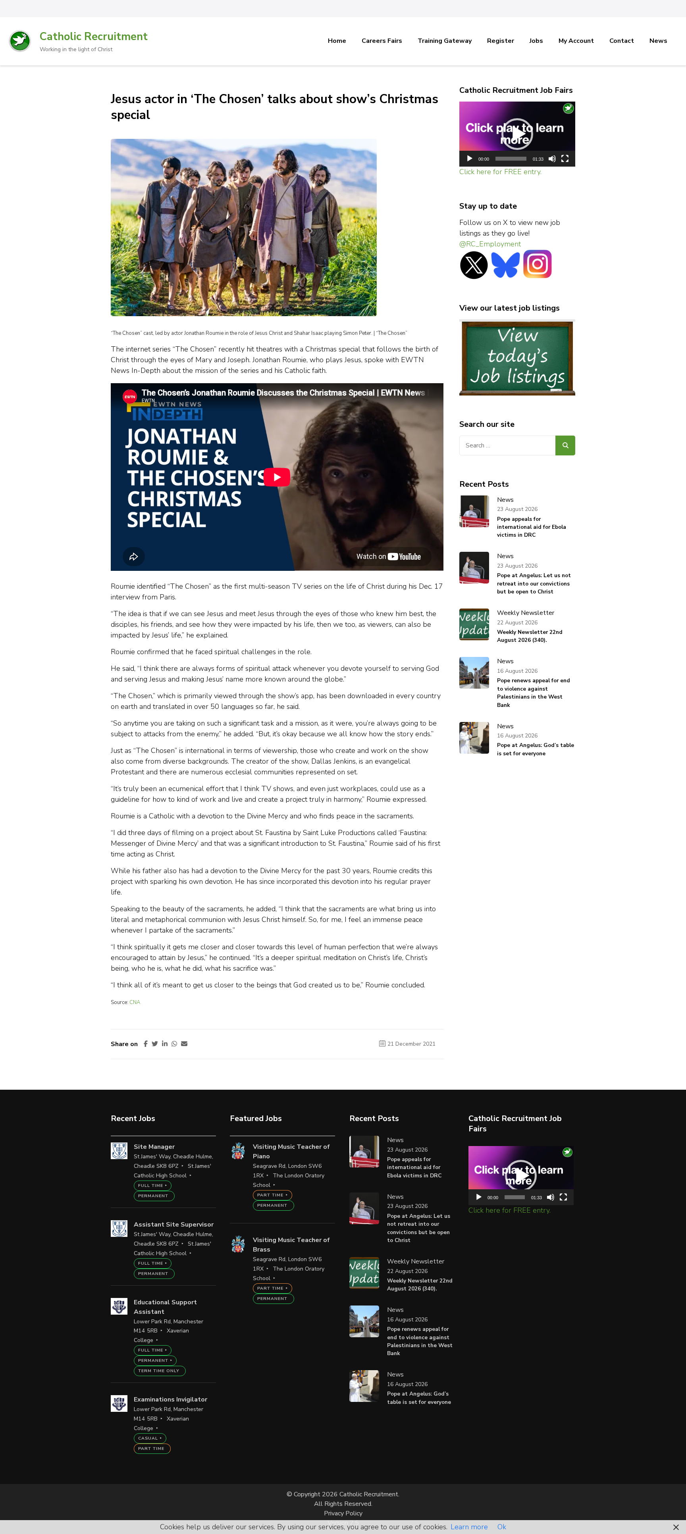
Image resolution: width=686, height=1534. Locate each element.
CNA (134, 1002)
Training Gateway (445, 40)
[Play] (470, 159)
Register (500, 40)
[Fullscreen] (565, 159)
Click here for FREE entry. (500, 172)
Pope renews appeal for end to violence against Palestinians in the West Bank (533, 692)
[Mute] (552, 159)
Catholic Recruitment (94, 36)
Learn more (469, 1527)
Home (337, 40)
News (658, 40)
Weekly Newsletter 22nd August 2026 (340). (530, 636)
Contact (621, 40)
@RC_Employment (490, 244)
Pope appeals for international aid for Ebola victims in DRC (531, 527)
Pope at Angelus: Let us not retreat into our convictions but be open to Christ (534, 583)
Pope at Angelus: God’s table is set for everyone (535, 749)
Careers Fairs (382, 40)
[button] (517, 134)
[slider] (511, 159)
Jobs (536, 40)
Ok (501, 1527)
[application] (517, 134)
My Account (576, 40)
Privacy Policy (343, 1513)
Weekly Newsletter (525, 613)
